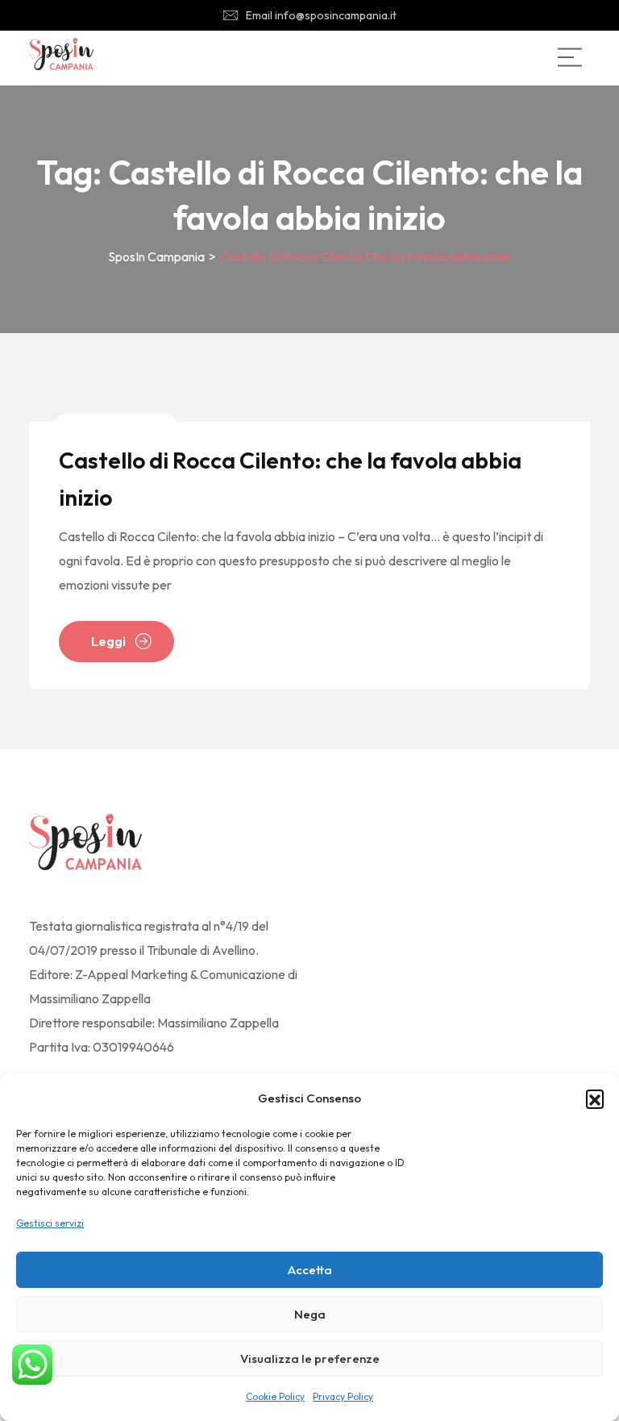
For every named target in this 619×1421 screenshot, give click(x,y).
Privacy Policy (343, 1396)
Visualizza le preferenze (310, 1358)
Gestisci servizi (50, 1223)
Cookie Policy (275, 1396)
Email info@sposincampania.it (321, 15)
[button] (595, 1098)
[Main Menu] (570, 57)
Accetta (310, 1269)
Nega (310, 1314)
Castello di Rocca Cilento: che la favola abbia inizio (290, 478)
